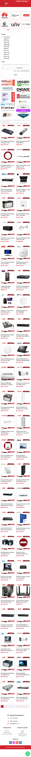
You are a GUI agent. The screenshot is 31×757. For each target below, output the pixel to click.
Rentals (22, 732)
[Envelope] (17, 742)
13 (21, 706)
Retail (22, 730)
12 (18, 706)
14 (25, 706)
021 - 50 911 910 (13, 718)
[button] (27, 753)
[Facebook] (10, 742)
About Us (7, 730)
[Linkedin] (20, 742)
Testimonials (7, 732)
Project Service (22, 735)
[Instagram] (14, 742)
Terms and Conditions (7, 734)
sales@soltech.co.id (14, 723)
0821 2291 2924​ (14, 721)
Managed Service (22, 734)
